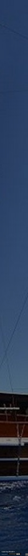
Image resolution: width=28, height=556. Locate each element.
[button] (22, 554)
